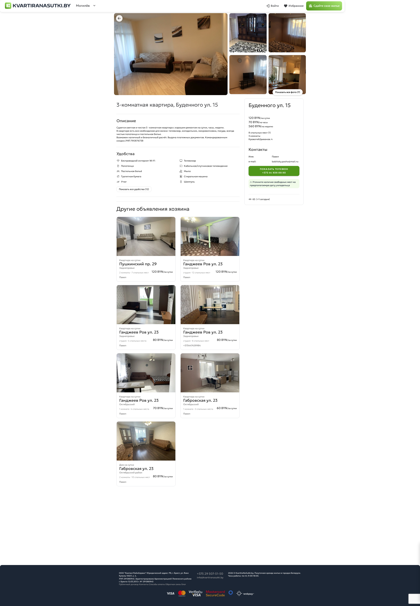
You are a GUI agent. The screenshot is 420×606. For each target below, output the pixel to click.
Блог (183, 584)
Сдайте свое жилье (327, 6)
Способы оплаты (157, 584)
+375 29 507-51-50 (210, 574)
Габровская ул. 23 (200, 400)
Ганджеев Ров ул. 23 (203, 264)
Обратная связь (173, 584)
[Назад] (119, 18)
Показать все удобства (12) (134, 189)
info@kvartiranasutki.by (210, 577)
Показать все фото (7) (287, 92)
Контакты (143, 584)
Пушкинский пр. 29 (138, 264)
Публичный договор (129, 584)
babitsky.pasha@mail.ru (285, 161)
